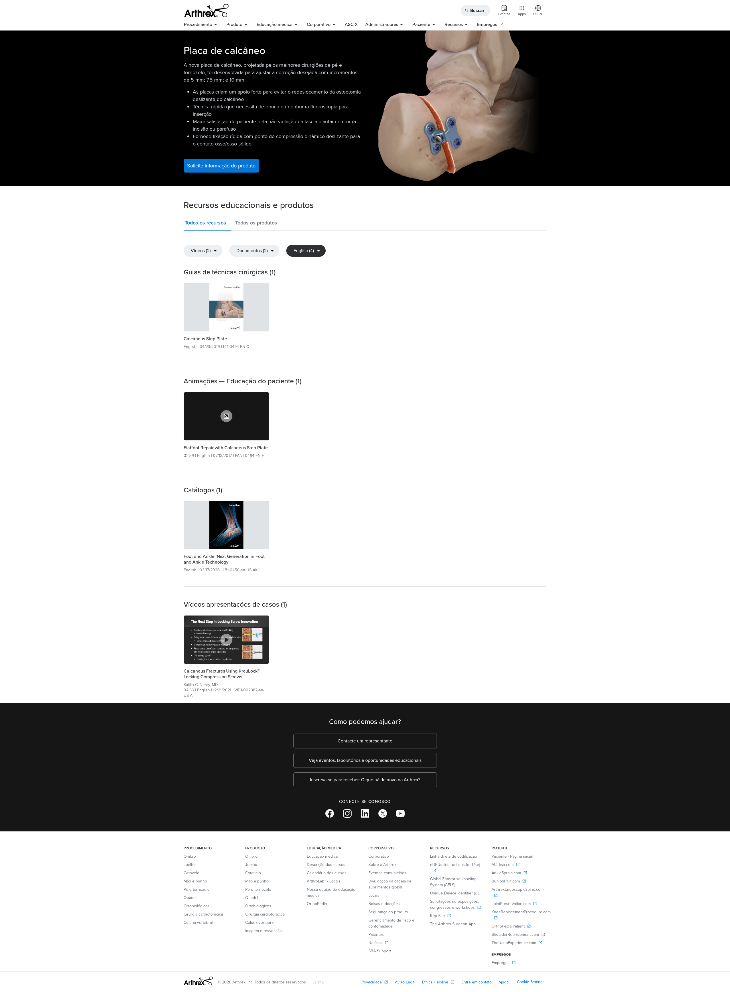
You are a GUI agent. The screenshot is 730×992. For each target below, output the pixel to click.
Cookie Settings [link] (531, 982)
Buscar (474, 10)
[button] (207, 223)
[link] (226, 307)
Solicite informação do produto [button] (221, 165)
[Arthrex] (206, 10)
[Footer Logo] (198, 981)
